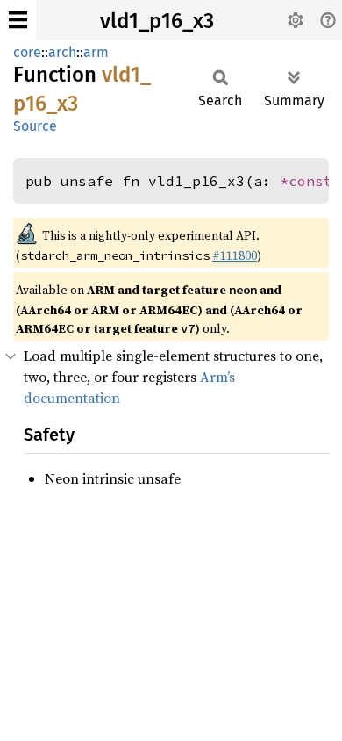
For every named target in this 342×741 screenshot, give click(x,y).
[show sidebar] (18, 20)
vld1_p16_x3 (157, 21)
